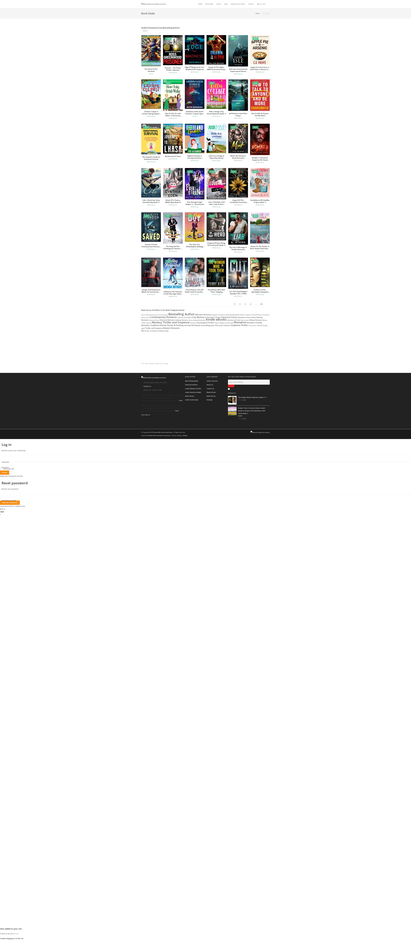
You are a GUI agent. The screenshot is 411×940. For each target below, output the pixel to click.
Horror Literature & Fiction (197, 320)
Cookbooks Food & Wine (184, 317)
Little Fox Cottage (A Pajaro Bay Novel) (216, 157)
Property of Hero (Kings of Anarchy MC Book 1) (216, 244)
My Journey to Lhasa (173, 156)
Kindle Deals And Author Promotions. (160, 435)
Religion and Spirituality (227, 323)
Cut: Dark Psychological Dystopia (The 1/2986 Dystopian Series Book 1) (238, 292)
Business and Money (232, 315)
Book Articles (211, 392)
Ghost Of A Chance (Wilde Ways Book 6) (173, 201)
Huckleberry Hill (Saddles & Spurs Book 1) (260, 201)
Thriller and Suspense (154, 328)
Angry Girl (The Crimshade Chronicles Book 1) (238, 201)
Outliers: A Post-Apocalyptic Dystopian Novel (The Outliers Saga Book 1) (259, 291)
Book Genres (211, 396)
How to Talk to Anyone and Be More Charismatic (260, 114)
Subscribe (231, 386)
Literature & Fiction (234, 320)
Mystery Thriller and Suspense (170, 322)
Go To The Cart (18, 938)
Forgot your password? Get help (11, 476)
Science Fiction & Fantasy (171, 325)
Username (5, 462)
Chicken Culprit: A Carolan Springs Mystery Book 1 (151, 112)
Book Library (189, 396)
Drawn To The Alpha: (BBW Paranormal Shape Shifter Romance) (216, 68)
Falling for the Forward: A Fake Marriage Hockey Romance (172, 293)
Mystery (149, 323)
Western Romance (171, 328)
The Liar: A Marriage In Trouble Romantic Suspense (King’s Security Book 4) (238, 248)
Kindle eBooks (216, 319)
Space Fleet (214, 325)
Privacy (179, 435)
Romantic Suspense (150, 325)
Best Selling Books (191, 381)
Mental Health (245, 320)
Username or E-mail (9, 500)
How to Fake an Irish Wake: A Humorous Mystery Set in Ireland (172, 114)
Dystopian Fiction (244, 317)
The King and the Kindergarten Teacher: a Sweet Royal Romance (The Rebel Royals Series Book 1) (172, 247)
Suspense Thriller (239, 325)
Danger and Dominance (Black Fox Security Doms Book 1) (151, 291)
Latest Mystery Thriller (193, 389)
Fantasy (253, 317)
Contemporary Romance (163, 317)
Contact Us (147, 386)
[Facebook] (141, 422)
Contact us (210, 389)
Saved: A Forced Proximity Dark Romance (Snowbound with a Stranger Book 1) (151, 245)
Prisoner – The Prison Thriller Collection (173, 69)
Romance (240, 322)
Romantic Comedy (254, 322)
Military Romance (255, 320)
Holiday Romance (182, 320)
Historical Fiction (154, 320)
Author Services (212, 381)
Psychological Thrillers (205, 323)
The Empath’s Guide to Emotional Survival (151, 158)
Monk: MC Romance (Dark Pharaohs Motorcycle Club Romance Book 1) (238, 157)
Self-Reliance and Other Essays (238, 114)
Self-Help (187, 325)
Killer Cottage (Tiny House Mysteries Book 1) (216, 112)
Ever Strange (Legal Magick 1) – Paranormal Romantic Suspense (194, 203)
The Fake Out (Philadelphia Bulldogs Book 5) (194, 245)
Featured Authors (191, 385)
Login (4, 472)
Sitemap (209, 400)
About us (210, 385)
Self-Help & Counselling (200, 325)
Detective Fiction (229, 317)
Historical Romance (167, 320)
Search (160, 30)
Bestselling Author (181, 314)
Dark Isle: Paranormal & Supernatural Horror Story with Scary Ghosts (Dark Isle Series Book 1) (238, 70)
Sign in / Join (261, 4)
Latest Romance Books (193, 392)
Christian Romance (256, 315)
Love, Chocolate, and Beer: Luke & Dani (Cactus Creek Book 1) (216, 203)
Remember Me (8, 469)
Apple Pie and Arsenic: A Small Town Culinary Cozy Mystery (260, 68)
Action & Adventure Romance (149, 315)
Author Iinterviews (191, 400)
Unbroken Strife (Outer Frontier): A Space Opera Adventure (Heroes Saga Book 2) (194, 112)
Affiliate (185, 435)
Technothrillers (252, 325)
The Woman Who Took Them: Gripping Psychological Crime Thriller (216, 291)
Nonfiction (193, 323)
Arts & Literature (163, 315)
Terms (174, 435)
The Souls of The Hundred (151, 70)
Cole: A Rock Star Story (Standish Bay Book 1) (151, 201)
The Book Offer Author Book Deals (162, 432)
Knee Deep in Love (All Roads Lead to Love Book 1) (194, 291)
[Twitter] (141, 419)
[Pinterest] (141, 424)
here (180, 400)
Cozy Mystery (198, 317)
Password (5, 467)
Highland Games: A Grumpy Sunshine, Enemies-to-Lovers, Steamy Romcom (194, 157)
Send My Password (10, 503)
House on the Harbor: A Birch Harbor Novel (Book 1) (260, 247)
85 (261, 304)
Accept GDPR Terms (238, 389)
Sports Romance (224, 325)
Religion (217, 323)
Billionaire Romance (203, 314)
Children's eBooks (245, 315)
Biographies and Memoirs (219, 315)
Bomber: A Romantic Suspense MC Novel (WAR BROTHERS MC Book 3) (260, 159)
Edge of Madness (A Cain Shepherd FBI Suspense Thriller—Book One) (194, 68)
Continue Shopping (6, 938)
